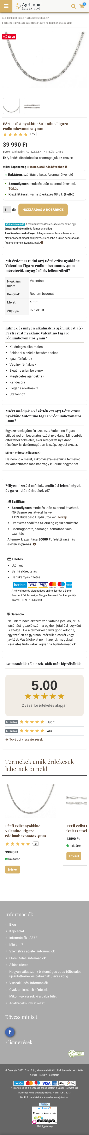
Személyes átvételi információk (32, 951)
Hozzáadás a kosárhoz (43, 210)
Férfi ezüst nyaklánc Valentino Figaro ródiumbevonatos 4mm (25, 831)
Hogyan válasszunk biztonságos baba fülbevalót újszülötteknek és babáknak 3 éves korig (45, 974)
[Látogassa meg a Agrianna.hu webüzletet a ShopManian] (44, 1104)
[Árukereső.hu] (44, 1109)
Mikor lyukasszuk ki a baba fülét (33, 996)
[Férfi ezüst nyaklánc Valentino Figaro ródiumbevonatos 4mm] (30, 801)
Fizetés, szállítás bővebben (46, 166)
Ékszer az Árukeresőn (44, 1113)
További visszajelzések (25, 739)
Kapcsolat (16, 931)
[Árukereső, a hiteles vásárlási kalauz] (76, 1053)
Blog (12, 924)
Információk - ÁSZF (23, 938)
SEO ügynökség (45, 1126)
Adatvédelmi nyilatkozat (26, 1003)
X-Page (33, 1075)
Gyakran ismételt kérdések (28, 990)
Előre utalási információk (27, 958)
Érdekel (13, 869)
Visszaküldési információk (28, 983)
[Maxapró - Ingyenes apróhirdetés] (44, 1120)
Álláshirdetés (18, 965)
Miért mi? (16, 945)
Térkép (13, 188)
